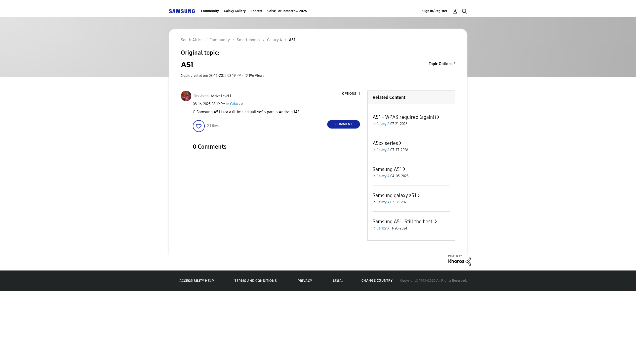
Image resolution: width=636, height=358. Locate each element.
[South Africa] (182, 11)
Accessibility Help (196, 281)
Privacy (305, 281)
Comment (343, 124)
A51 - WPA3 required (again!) (404, 117)
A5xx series (385, 143)
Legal (338, 281)
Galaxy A (236, 104)
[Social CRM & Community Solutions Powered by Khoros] (459, 260)
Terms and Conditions (256, 281)
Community (210, 11)
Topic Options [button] (440, 63)
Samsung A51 (387, 169)
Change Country (377, 280)
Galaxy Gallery (235, 11)
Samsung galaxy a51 (394, 195)
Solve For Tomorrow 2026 (287, 11)
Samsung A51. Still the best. (403, 221)
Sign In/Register (434, 11)
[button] (351, 93)
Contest (256, 11)
